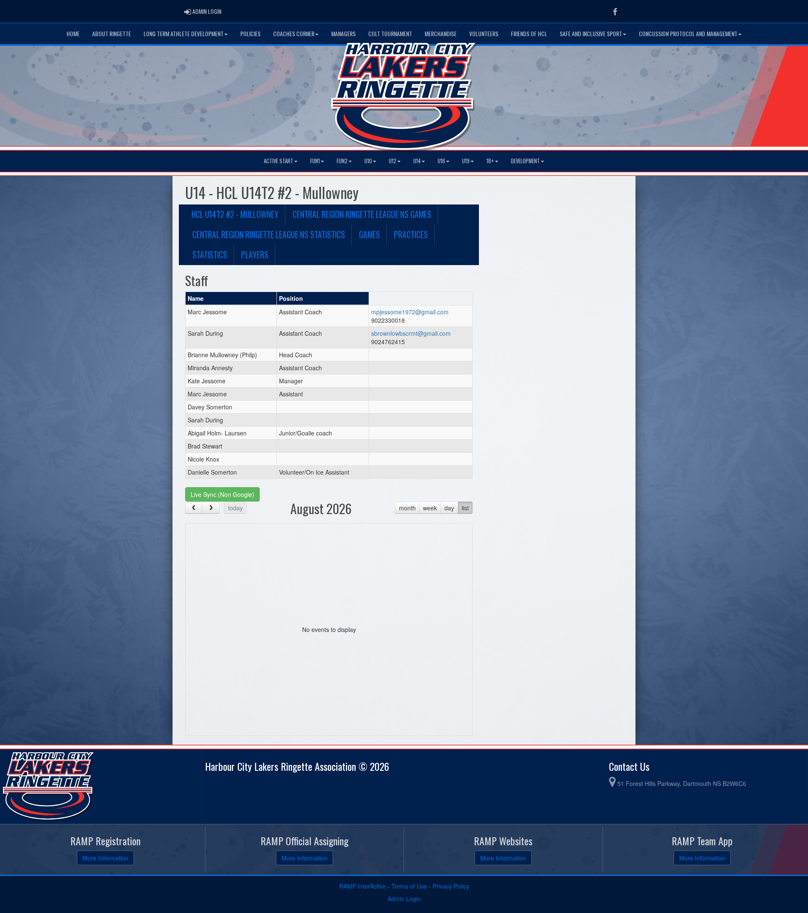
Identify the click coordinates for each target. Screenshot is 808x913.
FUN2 (342, 161)
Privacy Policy (451, 886)
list (465, 508)
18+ (490, 161)
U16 (441, 161)
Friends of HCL (529, 33)
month (407, 508)
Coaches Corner (293, 33)
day (449, 508)
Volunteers (483, 33)
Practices (411, 234)
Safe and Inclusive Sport (591, 33)
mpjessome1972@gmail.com (410, 312)
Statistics (209, 255)
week (430, 508)
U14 (417, 161)
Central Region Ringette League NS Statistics (268, 234)
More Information (105, 858)
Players (254, 255)
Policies (250, 33)
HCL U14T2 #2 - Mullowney (235, 214)
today (235, 508)
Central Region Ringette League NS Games (361, 214)
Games (369, 234)
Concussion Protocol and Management (688, 33)
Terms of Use (409, 886)
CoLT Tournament (390, 33)
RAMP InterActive (362, 886)
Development (525, 161)
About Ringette (111, 33)
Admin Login (404, 898)
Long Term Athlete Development (183, 33)
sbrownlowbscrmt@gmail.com (411, 333)
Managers (343, 33)
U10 (368, 161)
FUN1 (315, 161)
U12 (392, 161)
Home (73, 33)
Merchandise (441, 33)
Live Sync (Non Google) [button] (222, 494)
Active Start (278, 161)
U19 (466, 161)
